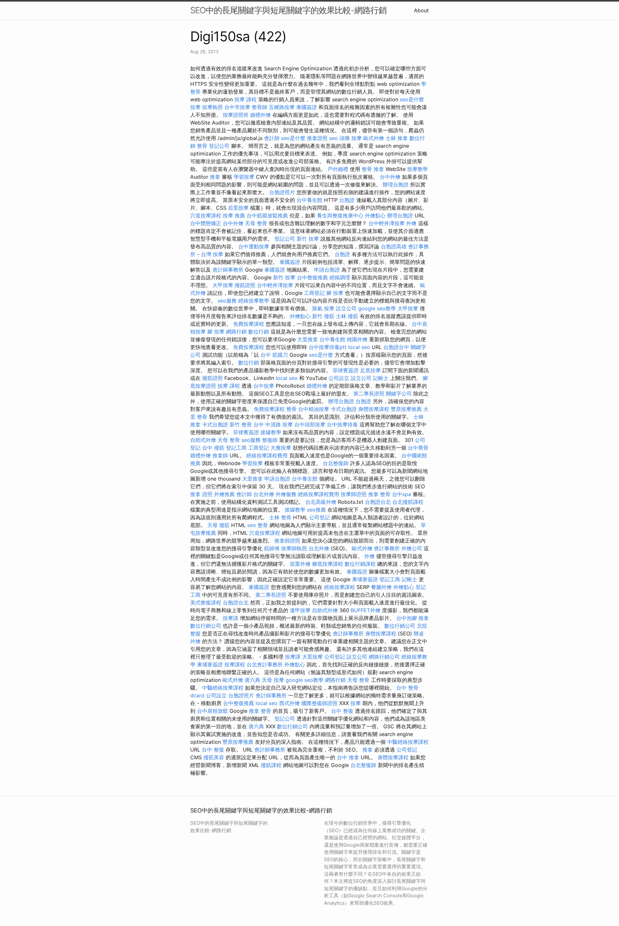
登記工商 (236, 447)
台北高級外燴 (320, 502)
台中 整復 (342, 711)
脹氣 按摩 (323, 308)
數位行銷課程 (360, 564)
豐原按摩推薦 (406, 409)
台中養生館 (309, 200)
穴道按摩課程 (205, 215)
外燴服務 (286, 494)
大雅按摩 (280, 447)
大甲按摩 (222, 285)
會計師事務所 (227, 269)
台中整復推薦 (312, 277)
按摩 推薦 (234, 215)
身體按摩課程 (373, 409)
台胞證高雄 (394, 246)
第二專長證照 (368, 393)
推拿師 (220, 455)
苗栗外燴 (300, 564)
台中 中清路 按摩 (273, 424)
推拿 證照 (201, 494)
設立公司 (346, 308)
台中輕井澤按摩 (386, 223)
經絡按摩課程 (339, 587)
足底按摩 (370, 370)
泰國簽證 (306, 107)
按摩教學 (417, 169)
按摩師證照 (354, 494)
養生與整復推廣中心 (340, 215)
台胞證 (347, 200)
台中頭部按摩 (309, 424)
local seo (359, 347)
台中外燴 (390, 177)
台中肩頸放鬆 (212, 711)
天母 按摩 (273, 680)
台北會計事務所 (265, 664)
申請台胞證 (327, 269)
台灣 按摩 (212, 254)
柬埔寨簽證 (365, 579)
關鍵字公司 (399, 393)
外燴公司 (411, 548)
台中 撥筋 (213, 447)
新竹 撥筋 (323, 316)
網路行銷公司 (384, 656)
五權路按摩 (282, 107)
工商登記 (314, 293)
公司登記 (319, 517)
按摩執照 (212, 107)
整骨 (202, 146)
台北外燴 (263, 494)
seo (333, 138)
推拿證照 (317, 138)
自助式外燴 (203, 440)
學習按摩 (244, 177)
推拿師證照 (287, 540)
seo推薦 (316, 509)
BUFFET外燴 (365, 610)
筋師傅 (272, 548)
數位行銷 (258, 331)
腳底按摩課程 (327, 564)
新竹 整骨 (241, 424)
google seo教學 (377, 308)
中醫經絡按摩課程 (222, 687)
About (421, 10)
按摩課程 (234, 664)
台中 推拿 (348, 757)
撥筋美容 (213, 757)
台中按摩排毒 (342, 424)
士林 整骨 (280, 517)
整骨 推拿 (373, 169)
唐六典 (252, 680)
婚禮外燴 (260, 115)
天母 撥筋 (218, 525)
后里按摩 (238, 207)
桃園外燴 (357, 339)
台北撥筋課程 (407, 502)
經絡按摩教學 (253, 300)
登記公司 (219, 146)
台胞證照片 (282, 192)
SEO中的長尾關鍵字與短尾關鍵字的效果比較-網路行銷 (288, 10)
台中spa (401, 494)
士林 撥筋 (347, 316)
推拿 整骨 (379, 494)
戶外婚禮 (338, 169)
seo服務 (227, 300)
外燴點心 (375, 215)
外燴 (411, 223)
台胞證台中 (396, 347)
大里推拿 (307, 339)
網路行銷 (236, 331)
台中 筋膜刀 (274, 355)
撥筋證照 (245, 285)
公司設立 (339, 378)
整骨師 (259, 107)
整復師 (270, 440)
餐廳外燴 (381, 587)
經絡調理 (339, 277)
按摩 (195, 107)
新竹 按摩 (308, 238)
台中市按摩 (237, 107)
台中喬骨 (418, 447)
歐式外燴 (373, 138)
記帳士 (380, 378)
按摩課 (230, 618)
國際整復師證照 (319, 703)
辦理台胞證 (395, 184)
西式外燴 (289, 703)
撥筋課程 (271, 765)
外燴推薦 (224, 494)
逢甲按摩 (300, 610)
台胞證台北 (378, 502)
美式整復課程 (205, 602)
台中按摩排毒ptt (328, 347)
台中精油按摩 (313, 409)
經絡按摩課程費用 (267, 455)
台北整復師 (336, 463)
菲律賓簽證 (346, 370)
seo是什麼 (412, 99)
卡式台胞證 (344, 409)
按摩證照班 (236, 115)
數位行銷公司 (205, 625)
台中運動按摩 (253, 246)
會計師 (272, 138)
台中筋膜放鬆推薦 (267, 215)
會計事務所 (387, 548)
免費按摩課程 (248, 324)
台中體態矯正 (205, 223)
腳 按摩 (334, 293)
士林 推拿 (397, 138)
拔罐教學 (270, 432)
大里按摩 (312, 656)
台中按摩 (263, 386)
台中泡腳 (406, 618)
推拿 (215, 177)
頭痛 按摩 (350, 138)
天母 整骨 (256, 223)
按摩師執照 (294, 548)
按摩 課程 (245, 99)
